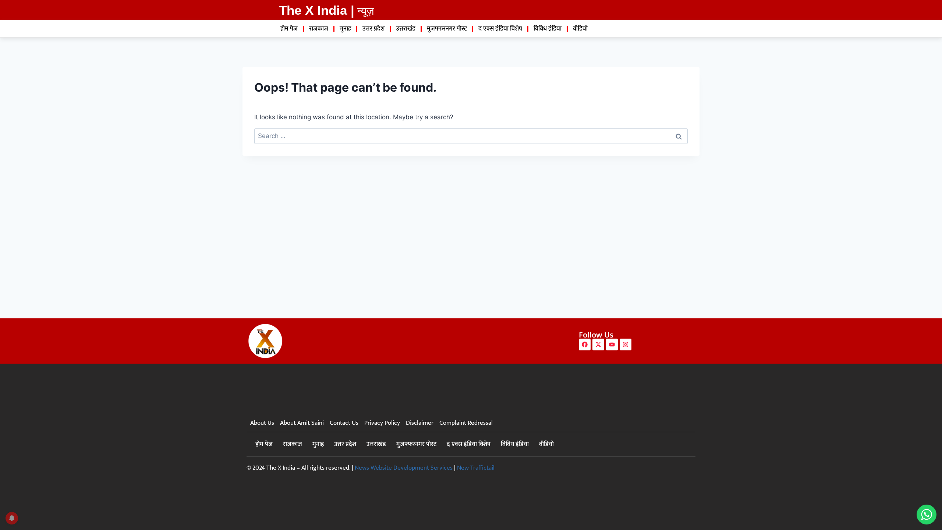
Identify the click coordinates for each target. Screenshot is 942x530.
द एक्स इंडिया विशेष (500, 29)
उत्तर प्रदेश (373, 29)
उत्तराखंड (405, 29)
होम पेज (289, 29)
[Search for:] (471, 135)
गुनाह (345, 29)
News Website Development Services (404, 468)
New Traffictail (476, 468)
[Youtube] (612, 344)
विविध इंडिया (548, 29)
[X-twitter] (598, 344)
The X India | (316, 10)
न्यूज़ (365, 11)
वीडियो (580, 29)
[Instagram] (625, 344)
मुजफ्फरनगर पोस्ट (447, 29)
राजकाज (318, 29)
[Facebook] (585, 344)
